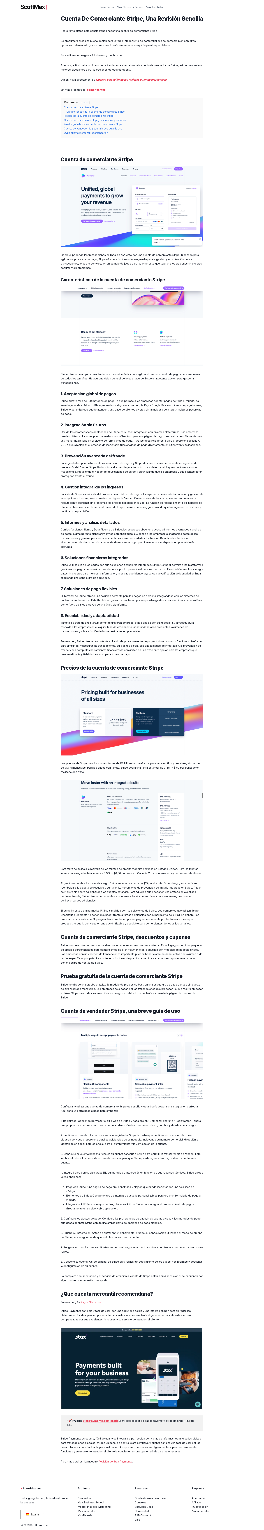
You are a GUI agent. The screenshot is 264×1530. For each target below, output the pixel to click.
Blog (137, 1519)
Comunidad (142, 1511)
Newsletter (107, 7)
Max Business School (130, 7)
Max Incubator (155, 7)
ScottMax (32, 7)
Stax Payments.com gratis (100, 1420)
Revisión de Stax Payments (115, 1461)
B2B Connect (143, 1515)
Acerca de (198, 1498)
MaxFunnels (85, 1515)
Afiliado (196, 1502)
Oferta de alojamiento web (151, 1498)
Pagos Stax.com (91, 1302)
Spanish (35, 1514)
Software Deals (144, 1506)
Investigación (200, 1506)
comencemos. (96, 89)
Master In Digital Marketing (94, 1506)
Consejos (140, 1502)
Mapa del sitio (200, 1511)
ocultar (84, 102)
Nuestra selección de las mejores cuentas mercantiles (131, 79)
